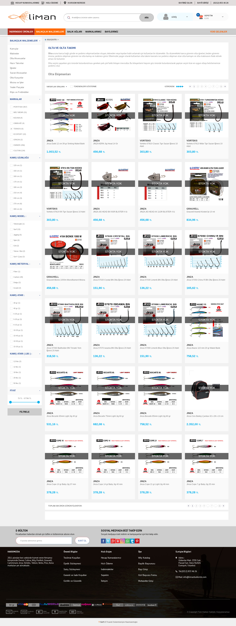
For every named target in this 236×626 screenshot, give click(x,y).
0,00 (206, 18)
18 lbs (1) (17, 372)
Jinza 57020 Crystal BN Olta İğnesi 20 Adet (112, 280)
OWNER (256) (19, 145)
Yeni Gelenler (218, 32)
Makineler (14, 53)
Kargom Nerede (76, 3)
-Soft (101, 622)
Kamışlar (14, 49)
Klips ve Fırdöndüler (19, 92)
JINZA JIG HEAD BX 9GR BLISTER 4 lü (110, 212)
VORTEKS (145, 140)
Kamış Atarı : (17, 295)
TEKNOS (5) (18, 129)
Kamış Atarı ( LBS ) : (21, 354)
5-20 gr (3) (17, 319)
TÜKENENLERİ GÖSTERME (85, 86)
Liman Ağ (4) (18, 123)
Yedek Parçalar (17, 87)
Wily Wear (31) (20, 112)
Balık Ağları (74, 32)
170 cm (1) (17, 182)
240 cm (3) (17, 198)
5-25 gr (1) (17, 314)
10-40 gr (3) (18, 336)
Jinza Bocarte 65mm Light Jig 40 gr (62, 416)
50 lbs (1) (17, 383)
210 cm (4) (17, 193)
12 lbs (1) (17, 367)
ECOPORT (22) (19, 134)
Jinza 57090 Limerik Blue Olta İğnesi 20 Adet (159, 348)
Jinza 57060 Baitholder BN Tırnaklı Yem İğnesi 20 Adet (64, 349)
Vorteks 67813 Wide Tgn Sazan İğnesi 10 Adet (205, 145)
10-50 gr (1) (18, 341)
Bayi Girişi (143, 569)
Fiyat (13, 390)
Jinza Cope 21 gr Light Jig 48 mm (154, 484)
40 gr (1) (16, 308)
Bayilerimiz (111, 32)
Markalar (16, 99)
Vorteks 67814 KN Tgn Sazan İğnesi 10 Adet (66, 212)
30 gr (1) (16, 303)
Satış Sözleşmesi (72, 569)
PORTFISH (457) (20, 107)
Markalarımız (93, 32)
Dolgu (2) (17, 282)
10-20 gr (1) (18, 330)
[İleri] (225, 86)
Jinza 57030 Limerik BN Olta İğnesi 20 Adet (159, 280)
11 (221, 86)
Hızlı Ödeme (52, 3)
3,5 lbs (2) (17, 361)
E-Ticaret (109, 622)
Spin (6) (16, 240)
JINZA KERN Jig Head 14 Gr (105, 144)
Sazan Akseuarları (18, 73)
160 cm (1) (17, 176)
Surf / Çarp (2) (19, 257)
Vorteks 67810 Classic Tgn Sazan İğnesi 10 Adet (159, 145)
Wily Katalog (144, 558)
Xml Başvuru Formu (147, 575)
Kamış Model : (18, 216)
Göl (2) (16, 246)
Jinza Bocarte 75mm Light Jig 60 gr (108, 416)
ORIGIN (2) (18, 140)
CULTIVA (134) (19, 151)
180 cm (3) (17, 187)
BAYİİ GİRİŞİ (202, 3)
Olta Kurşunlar (16, 77)
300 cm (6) (17, 209)
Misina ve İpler (17, 82)
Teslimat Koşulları (72, 558)
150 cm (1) (17, 171)
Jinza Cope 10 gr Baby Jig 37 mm (61, 484)
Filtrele (25, 412)
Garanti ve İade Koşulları (75, 575)
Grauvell (193, 208)
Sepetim (105, 575)
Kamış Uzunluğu (19, 157)
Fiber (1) (16, 272)
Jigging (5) (17, 235)
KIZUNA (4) (17, 118)
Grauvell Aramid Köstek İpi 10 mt (201, 212)
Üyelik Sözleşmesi (72, 563)
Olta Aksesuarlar (17, 58)
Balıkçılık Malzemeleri (50, 32)
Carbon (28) (18, 277)
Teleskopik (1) (19, 224)
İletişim (104, 581)
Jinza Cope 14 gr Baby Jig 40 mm (107, 484)
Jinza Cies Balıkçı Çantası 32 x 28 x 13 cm (205, 416)
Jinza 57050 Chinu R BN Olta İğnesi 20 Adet (206, 280)
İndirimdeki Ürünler (21, 32)
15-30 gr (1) (18, 347)
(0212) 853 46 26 (220, 3)
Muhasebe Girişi (145, 581)
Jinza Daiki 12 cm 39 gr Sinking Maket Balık (66, 144)
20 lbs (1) (17, 378)
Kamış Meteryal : (20, 264)
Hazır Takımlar (17, 63)
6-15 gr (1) (17, 325)
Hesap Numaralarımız (27, 3)
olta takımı (145, 56)
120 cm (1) (17, 165)
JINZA (50, 140)
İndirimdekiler (107, 569)
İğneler (13, 68)
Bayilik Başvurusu (146, 563)
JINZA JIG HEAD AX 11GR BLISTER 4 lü (157, 212)
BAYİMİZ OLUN (185, 3)
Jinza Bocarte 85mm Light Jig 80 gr (155, 416)
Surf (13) (16, 229)
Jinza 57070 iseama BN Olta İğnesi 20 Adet (112, 348)
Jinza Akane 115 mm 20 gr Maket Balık (203, 348)
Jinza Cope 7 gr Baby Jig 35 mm (201, 484)
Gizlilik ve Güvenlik (73, 581)
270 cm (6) (17, 204)
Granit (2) (17, 288)
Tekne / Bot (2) (19, 251)
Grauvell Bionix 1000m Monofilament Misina (66, 280)
